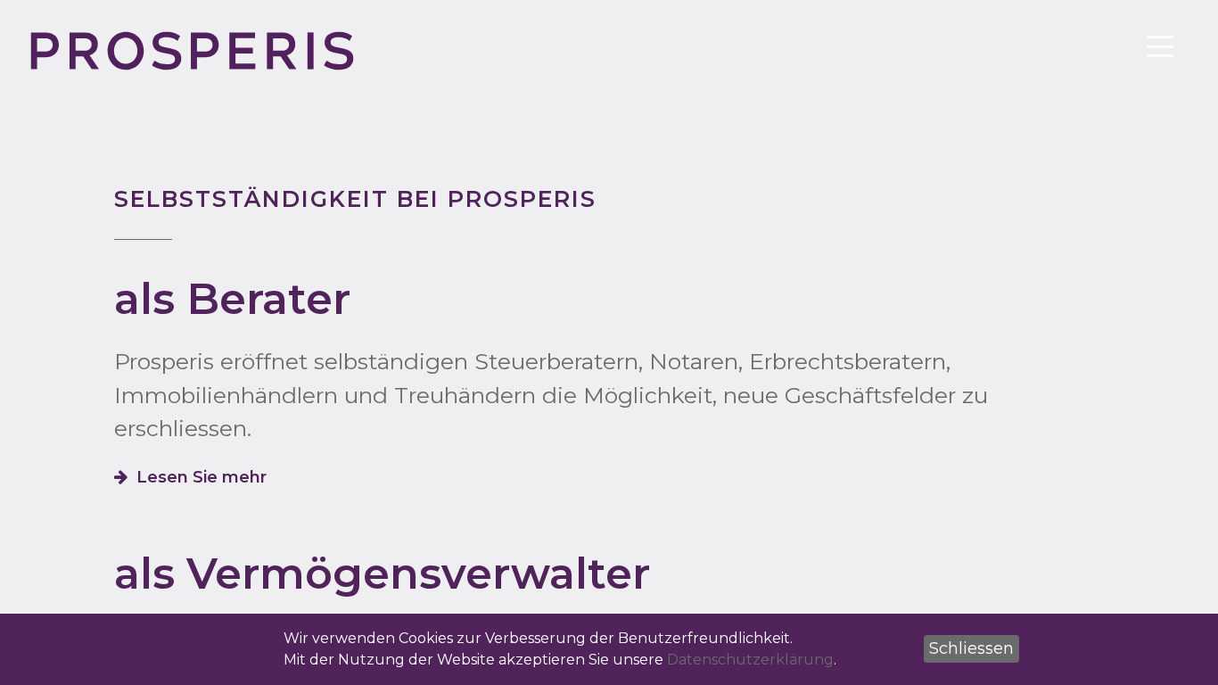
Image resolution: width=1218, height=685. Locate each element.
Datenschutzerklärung (750, 659)
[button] (971, 649)
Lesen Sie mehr (201, 477)
